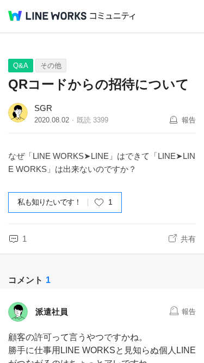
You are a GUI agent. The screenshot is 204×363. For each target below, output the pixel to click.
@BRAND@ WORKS (47, 16)
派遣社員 (51, 311)
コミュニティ (112, 16)
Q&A (20, 65)
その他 (50, 65)
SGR (43, 108)
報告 (189, 120)
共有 (188, 239)
